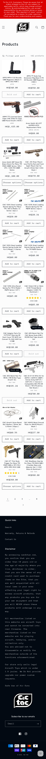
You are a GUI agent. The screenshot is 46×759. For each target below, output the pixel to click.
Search (8, 527)
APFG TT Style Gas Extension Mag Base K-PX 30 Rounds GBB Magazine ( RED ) (34, 79)
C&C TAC (25, 754)
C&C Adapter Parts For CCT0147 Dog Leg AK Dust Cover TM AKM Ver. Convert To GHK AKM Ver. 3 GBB (12, 337)
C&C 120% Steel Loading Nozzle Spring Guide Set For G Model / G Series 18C (12, 248)
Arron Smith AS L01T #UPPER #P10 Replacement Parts (34, 125)
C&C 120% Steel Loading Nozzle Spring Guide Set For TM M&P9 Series (33, 247)
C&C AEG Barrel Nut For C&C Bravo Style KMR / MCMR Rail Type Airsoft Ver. (34, 336)
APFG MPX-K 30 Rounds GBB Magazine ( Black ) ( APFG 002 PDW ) (12, 80)
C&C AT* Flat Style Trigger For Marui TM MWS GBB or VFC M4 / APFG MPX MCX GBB (12, 464)
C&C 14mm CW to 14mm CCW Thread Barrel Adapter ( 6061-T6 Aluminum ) (34, 289)
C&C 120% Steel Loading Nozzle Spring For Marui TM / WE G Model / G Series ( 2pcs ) (12, 208)
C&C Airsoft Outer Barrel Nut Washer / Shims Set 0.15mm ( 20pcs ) (12, 424)
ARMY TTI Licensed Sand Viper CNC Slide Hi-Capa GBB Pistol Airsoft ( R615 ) (12, 119)
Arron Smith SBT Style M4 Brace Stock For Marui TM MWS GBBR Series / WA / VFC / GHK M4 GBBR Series (12, 166)
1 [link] (8, 499)
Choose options (12, 182)
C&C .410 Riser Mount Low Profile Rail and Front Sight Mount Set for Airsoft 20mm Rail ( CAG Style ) (34, 166)
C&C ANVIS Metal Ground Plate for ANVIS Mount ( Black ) (34, 424)
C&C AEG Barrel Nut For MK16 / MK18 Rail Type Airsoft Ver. (12, 378)
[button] (3, 27)
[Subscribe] (38, 724)
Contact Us (10, 539)
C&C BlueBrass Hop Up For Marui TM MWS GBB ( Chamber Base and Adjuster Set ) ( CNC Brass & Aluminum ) (33, 465)
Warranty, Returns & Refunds (20, 533)
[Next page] (23, 505)
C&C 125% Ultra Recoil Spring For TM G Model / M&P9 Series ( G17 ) (12, 288)
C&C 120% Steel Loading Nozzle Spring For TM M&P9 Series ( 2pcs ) (33, 207)
